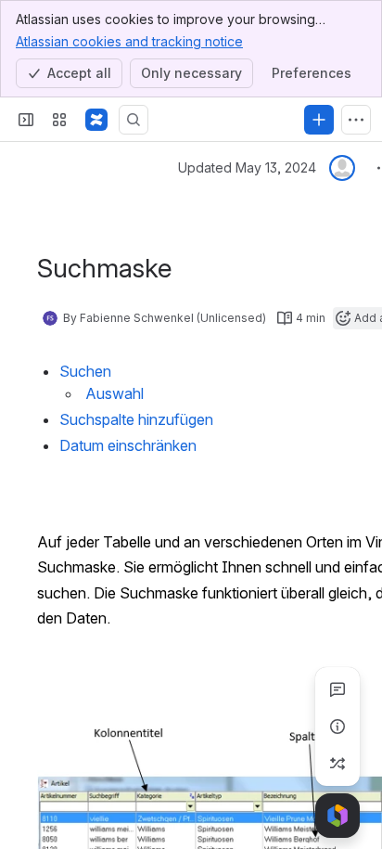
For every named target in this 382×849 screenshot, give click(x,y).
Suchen (85, 371)
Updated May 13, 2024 (247, 167)
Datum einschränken (128, 445)
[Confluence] (96, 120)
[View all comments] (337, 689)
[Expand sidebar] (26, 120)
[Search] (133, 120)
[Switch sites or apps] (59, 120)
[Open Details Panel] (337, 726)
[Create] (319, 120)
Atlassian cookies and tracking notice (129, 41)
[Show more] (356, 120)
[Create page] (337, 763)
